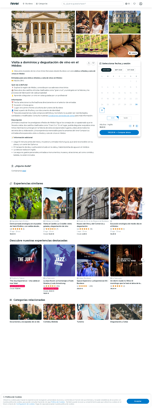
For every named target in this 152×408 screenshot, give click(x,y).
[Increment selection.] (136, 126)
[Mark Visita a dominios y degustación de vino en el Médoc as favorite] (93, 63)
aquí (24, 171)
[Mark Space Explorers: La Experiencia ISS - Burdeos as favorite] (106, 246)
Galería (134, 53)
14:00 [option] (126, 118)
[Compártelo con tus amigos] (89, 63)
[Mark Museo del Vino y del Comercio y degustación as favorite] (106, 189)
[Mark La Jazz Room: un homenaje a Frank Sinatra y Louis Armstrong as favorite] (72, 246)
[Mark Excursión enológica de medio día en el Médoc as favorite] (139, 189)
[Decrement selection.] (130, 126)
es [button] (129, 4)
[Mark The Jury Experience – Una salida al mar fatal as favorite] (39, 246)
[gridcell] (102, 110)
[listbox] (119, 118)
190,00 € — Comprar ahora (119, 132)
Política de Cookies (58, 402)
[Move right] (143, 202)
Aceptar (137, 401)
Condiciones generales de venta (61, 116)
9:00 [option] (112, 118)
